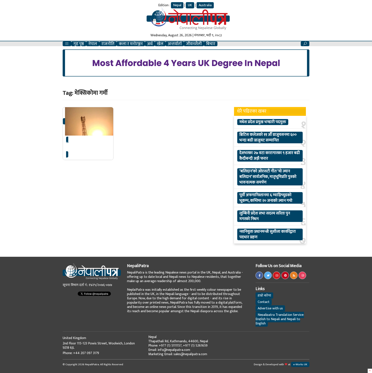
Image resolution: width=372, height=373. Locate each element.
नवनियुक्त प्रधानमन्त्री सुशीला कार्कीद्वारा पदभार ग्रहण (267, 234)
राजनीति (108, 43)
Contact (264, 302)
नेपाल (92, 43)
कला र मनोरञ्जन (131, 43)
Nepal (177, 5)
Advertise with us (270, 308)
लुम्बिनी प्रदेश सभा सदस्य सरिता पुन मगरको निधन (264, 216)
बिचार (210, 43)
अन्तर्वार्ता (175, 43)
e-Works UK (300, 364)
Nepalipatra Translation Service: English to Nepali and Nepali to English (280, 319)
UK (190, 5)
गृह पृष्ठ (78, 43)
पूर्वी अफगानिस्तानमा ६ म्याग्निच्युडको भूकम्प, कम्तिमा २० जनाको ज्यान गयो (265, 198)
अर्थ (150, 43)
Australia (205, 5)
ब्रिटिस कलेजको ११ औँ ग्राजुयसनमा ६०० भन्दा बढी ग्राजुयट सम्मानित (268, 137)
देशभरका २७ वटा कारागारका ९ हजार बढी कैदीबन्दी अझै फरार (269, 156)
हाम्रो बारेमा (264, 295)
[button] (67, 43)
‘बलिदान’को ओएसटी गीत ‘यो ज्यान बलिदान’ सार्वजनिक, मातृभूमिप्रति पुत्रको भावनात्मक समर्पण (267, 176)
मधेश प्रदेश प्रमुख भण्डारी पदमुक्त (262, 122)
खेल (160, 43)
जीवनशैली (194, 43)
